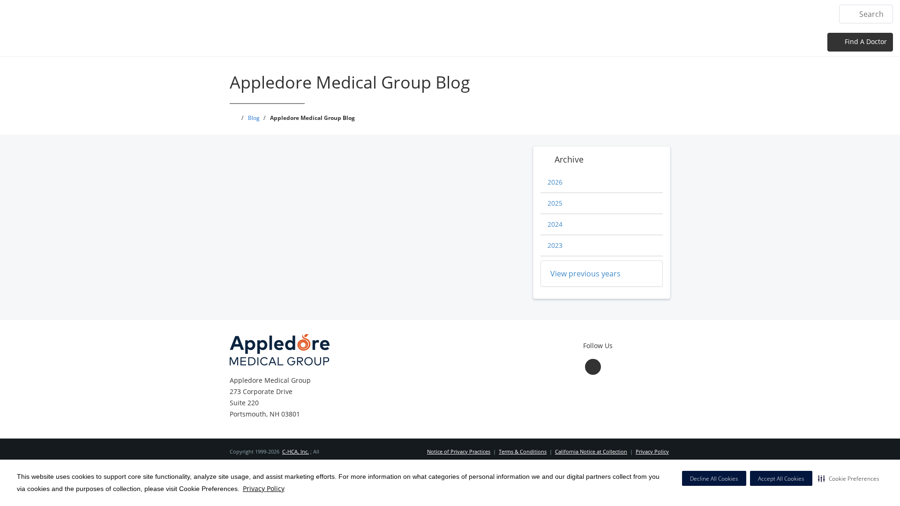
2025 (555, 203)
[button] (848, 478)
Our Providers (697, 14)
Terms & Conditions (523, 451)
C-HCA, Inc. (295, 451)
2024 (555, 224)
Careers (811, 14)
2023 (555, 245)
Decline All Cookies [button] (714, 479)
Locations (593, 14)
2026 (555, 182)
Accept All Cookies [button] (781, 479)
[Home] (556, 14)
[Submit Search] (850, 14)
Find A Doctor (865, 41)
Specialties (641, 14)
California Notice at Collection (591, 451)
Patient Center (759, 14)
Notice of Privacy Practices (458, 451)
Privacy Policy (264, 488)
